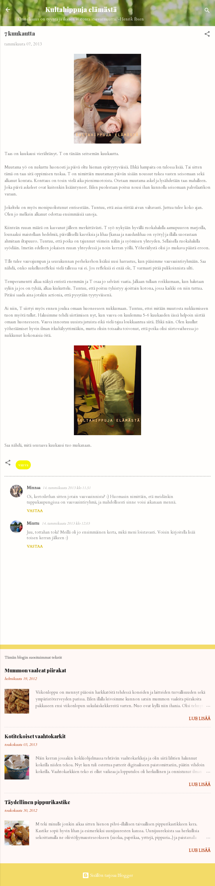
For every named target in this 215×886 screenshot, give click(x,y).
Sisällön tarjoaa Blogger (111, 875)
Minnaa (33, 487)
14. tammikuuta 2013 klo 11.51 (67, 487)
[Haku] (207, 11)
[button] (207, 35)
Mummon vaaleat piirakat (35, 670)
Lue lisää (200, 718)
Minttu (33, 523)
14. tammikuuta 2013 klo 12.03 (66, 523)
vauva (23, 465)
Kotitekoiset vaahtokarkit (35, 736)
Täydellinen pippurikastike (37, 802)
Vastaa (35, 510)
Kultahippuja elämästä (81, 9)
